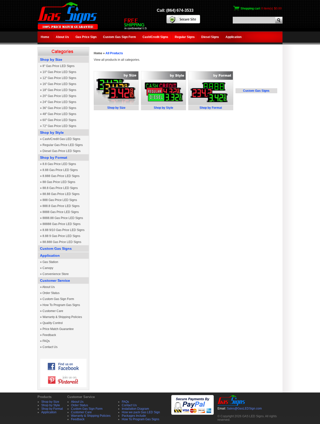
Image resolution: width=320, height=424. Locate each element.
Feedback (49, 335)
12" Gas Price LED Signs (59, 78)
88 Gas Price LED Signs (58, 182)
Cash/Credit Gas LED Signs (61, 139)
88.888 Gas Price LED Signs (61, 242)
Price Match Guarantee (58, 329)
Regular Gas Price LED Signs (62, 145)
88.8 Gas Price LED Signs (60, 188)
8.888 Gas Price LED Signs (61, 176)
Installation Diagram (135, 408)
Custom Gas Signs (56, 248)
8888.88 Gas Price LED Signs (62, 218)
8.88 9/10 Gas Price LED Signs (63, 230)
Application (234, 37)
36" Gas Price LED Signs (59, 108)
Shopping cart (250, 8)
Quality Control (52, 323)
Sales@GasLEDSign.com (244, 408)
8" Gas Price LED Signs (58, 66)
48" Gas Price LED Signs (59, 114)
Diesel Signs (210, 37)
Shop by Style (52, 132)
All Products (114, 53)
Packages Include (134, 416)
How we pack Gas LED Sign (141, 412)
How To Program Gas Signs (61, 305)
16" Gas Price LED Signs (59, 84)
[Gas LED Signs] (68, 28)
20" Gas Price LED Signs (59, 96)
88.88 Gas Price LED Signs (61, 194)
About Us (62, 37)
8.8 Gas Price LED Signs (59, 164)
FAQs (46, 341)
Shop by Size (51, 60)
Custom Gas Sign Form (119, 37)
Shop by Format (53, 158)
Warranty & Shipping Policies (62, 317)
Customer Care (52, 311)
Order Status (51, 293)
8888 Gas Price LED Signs (60, 212)
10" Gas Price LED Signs (59, 72)
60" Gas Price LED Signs (59, 120)
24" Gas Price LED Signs (59, 102)
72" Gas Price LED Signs (59, 126)
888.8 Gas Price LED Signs (61, 206)
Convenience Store (55, 274)
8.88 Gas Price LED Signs (60, 170)
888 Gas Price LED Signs (59, 200)
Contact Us (50, 347)
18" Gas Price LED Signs (59, 90)
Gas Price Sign (86, 37)
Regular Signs (185, 37)
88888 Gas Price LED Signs (61, 224)
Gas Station (50, 262)
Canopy (47, 268)
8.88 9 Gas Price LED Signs (61, 236)
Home (45, 37)
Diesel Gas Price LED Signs (61, 151)
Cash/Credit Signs (155, 37)
